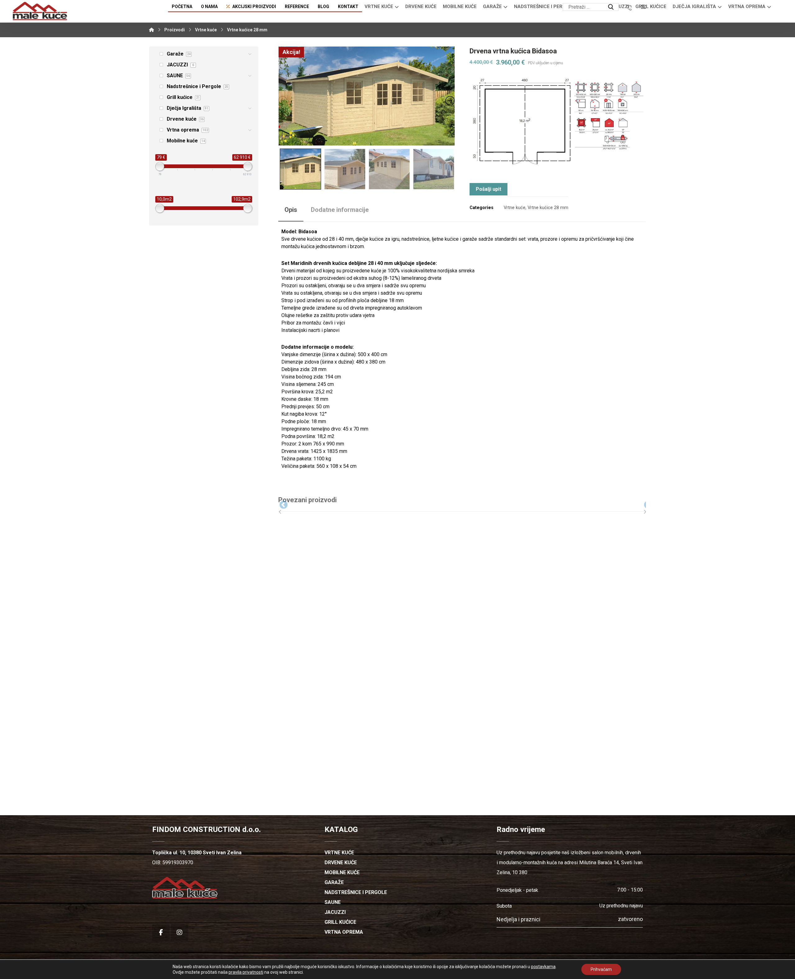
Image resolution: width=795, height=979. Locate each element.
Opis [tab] (290, 209)
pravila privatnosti (246, 972)
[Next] (643, 503)
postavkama (543, 966)
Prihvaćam (601, 969)
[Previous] (279, 503)
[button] (611, 7)
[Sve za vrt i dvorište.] (39, 11)
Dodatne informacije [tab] (340, 209)
